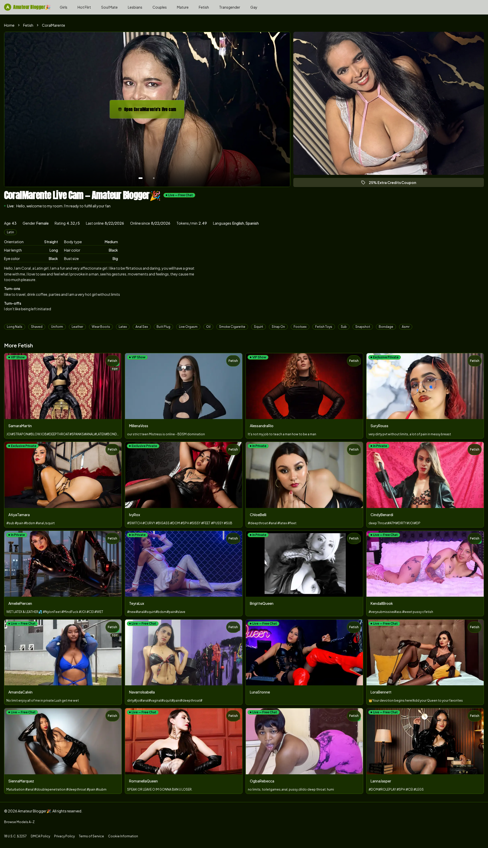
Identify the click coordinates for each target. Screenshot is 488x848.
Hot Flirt (84, 7)
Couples (159, 7)
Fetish (204, 7)
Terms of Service (91, 836)
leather (77, 327)
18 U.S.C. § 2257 (15, 836)
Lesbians (135, 7)
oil (208, 327)
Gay (253, 7)
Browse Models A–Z (19, 822)
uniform (57, 327)
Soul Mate (109, 7)
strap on (278, 327)
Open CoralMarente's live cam (152, 110)
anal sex (141, 327)
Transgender (229, 7)
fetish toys (323, 327)
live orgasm (188, 327)
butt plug (163, 327)
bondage (386, 327)
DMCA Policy (40, 836)
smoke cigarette (232, 327)
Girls (63, 7)
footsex (300, 327)
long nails (14, 327)
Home (9, 25)
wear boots (101, 327)
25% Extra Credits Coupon (395, 183)
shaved (36, 327)
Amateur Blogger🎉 (28, 7)
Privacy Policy (64, 836)
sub (344, 327)
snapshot (362, 327)
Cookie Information (123, 836)
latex (123, 327)
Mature (183, 7)
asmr (405, 327)
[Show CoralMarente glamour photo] (153, 178)
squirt (258, 327)
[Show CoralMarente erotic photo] (140, 178)
